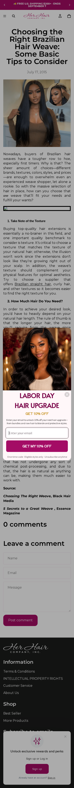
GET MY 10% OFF (37, 445)
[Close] (67, 394)
